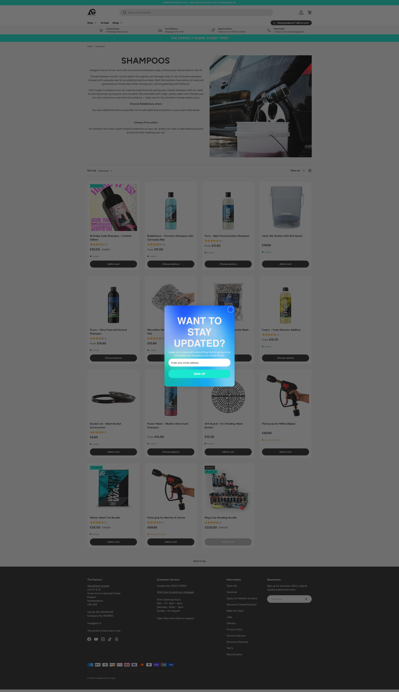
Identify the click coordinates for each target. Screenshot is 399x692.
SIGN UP (199, 374)
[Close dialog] (230, 309)
